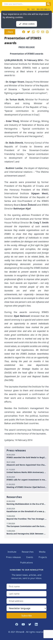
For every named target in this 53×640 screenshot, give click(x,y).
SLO (33, 9)
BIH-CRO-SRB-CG (43, 9)
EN (28, 9)
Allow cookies (29, 24)
